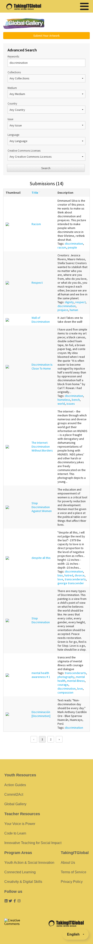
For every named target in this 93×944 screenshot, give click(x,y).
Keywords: (13, 56)
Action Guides (15, 785)
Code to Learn (15, 833)
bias (60, 575)
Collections (14, 72)
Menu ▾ (70, 23)
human (74, 310)
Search (45, 168)
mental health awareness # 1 (41, 675)
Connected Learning (20, 872)
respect (80, 302)
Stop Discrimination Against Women (42, 507)
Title (35, 193)
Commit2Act (13, 794)
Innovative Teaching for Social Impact (32, 843)
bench (76, 400)
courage (63, 685)
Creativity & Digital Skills (23, 881)
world (61, 404)
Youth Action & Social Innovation (29, 862)
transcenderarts (75, 579)
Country (12, 103)
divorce (80, 575)
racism (62, 247)
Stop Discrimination (41, 620)
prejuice (63, 310)
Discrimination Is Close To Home (42, 366)
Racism (36, 224)
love (60, 579)
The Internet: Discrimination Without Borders (42, 446)
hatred (68, 575)
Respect (37, 283)
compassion (65, 692)
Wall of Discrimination (41, 320)
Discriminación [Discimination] (41, 714)
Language (13, 134)
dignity (69, 302)
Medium (12, 88)
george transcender (71, 583)
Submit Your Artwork (46, 36)
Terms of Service (73, 872)
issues (70, 404)
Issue (10, 119)
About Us (68, 862)
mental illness (76, 681)
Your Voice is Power (19, 824)
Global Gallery (23, 23)
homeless (64, 400)
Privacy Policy (72, 881)
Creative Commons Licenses (24, 150)
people (72, 247)
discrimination (74, 243)
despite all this (41, 558)
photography (66, 677)
